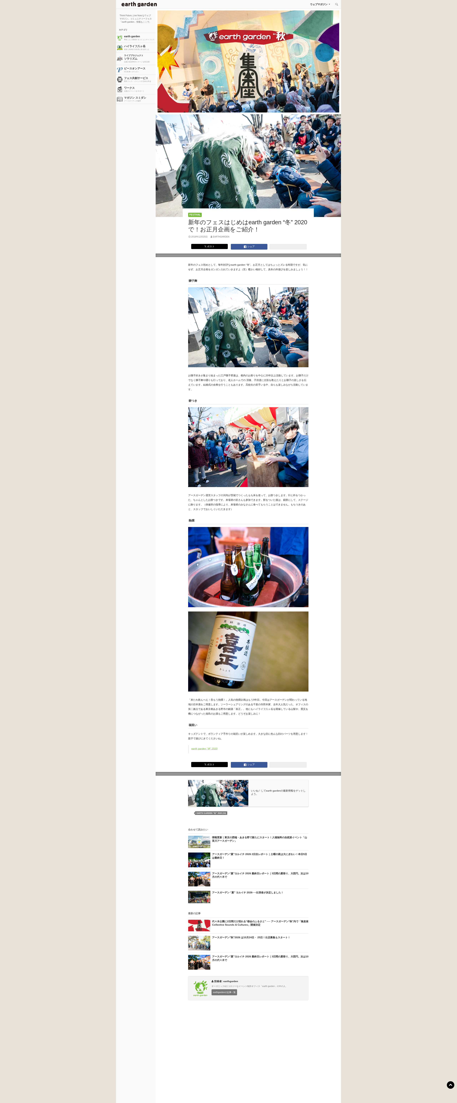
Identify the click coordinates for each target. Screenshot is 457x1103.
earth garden (139, 37)
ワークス (134, 89)
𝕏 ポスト (209, 246)
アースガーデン (139, 4)
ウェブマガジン (319, 4)
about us (84, 1095)
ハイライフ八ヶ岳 (136, 47)
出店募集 (230, 1095)
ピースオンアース (134, 70)
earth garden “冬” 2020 (204, 748)
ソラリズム (137, 58)
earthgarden (221, 237)
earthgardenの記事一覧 (224, 992)
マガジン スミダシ (135, 99)
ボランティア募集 (375, 1095)
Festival (195, 214)
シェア (251, 246)
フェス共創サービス (137, 79)
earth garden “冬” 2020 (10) (211, 813)
